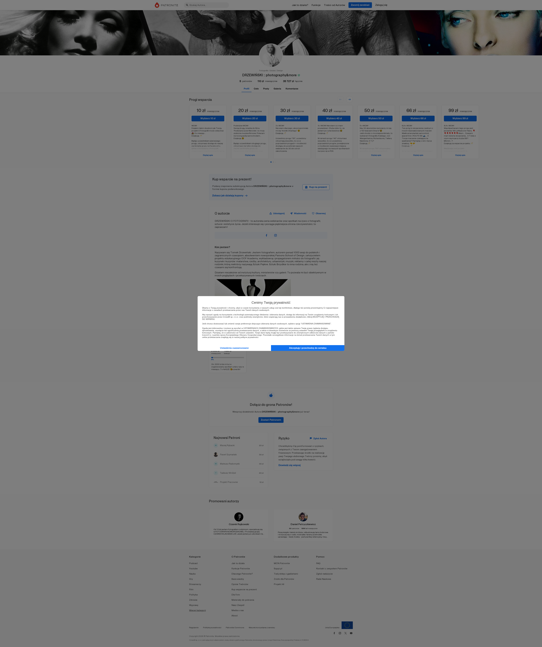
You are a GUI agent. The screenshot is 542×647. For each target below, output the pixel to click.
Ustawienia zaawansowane (234, 348)
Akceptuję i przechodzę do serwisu (307, 348)
